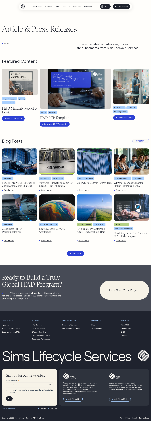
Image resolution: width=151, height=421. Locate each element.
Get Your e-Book (14, 118)
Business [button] (36, 321)
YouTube (53, 409)
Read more (9, 190)
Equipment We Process (41, 339)
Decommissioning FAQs (11, 332)
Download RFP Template (55, 124)
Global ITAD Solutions (48, 224)
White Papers (96, 328)
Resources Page (125, 117)
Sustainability (58, 178)
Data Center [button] (7, 321)
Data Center (8, 178)
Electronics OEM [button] (69, 321)
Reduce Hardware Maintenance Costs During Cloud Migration (18, 184)
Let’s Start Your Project (124, 290)
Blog (93, 325)
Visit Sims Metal (121, 399)
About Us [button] (125, 321)
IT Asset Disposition (85, 178)
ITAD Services (37, 325)
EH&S (123, 332)
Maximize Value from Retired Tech (94, 182)
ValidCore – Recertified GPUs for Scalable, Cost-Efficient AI (55, 184)
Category (139, 141)
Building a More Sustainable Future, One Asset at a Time (91, 230)
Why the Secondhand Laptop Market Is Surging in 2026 (128, 184)
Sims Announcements (123, 228)
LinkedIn (43, 409)
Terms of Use (144, 418)
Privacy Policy (125, 418)
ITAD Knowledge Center (41, 335)
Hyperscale (6, 325)
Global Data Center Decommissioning (11, 230)
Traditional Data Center (11, 328)
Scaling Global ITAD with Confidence (52, 230)
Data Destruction (38, 328)
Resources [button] (96, 321)
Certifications (126, 328)
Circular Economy (84, 224)
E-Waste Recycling (39, 332)
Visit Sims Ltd (74, 399)
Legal (134, 418)
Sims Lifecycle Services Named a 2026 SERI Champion (130, 235)
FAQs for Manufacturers (71, 328)
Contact (124, 335)
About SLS (125, 325)
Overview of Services (70, 325)
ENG (105, 7)
